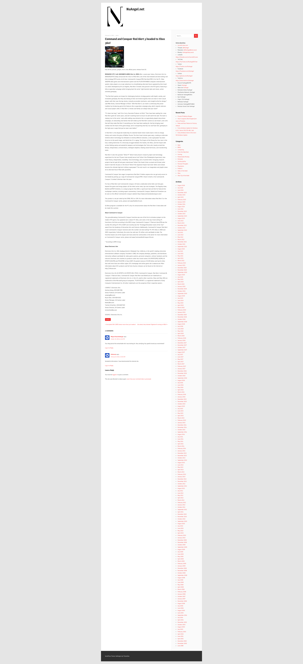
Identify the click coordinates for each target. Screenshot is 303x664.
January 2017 (181, 368)
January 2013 (181, 476)
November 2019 (182, 289)
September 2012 (182, 486)
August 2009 (181, 549)
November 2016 (182, 373)
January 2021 (181, 265)
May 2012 (180, 495)
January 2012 (181, 505)
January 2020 (181, 286)
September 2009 (182, 547)
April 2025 (180, 197)
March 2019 (181, 307)
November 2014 (182, 427)
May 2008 (180, 584)
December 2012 (182, 479)
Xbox (179, 173)
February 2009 (182, 563)
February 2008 (182, 591)
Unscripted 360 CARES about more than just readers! (121, 324)
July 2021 (180, 251)
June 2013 (180, 465)
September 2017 (182, 350)
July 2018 (180, 326)
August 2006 (181, 603)
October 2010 (181, 519)
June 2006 (181, 608)
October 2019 (181, 291)
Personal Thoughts (183, 164)
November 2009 (182, 542)
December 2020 (182, 267)
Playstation (181, 166)
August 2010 (181, 523)
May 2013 (180, 467)
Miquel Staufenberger (117, 336)
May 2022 (180, 237)
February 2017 (182, 366)
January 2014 (181, 451)
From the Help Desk (183, 152)
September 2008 (182, 575)
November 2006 (182, 601)
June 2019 (180, 300)
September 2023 (182, 216)
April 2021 (180, 258)
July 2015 (180, 408)
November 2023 (182, 211)
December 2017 (182, 343)
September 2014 (182, 432)
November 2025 (182, 192)
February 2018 (182, 338)
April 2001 (181, 638)
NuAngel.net (135, 9)
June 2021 (180, 253)
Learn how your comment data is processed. (139, 379)
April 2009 (181, 559)
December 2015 (182, 399)
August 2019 (181, 296)
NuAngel (184, 85)
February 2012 (182, 502)
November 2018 (182, 317)
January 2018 (181, 340)
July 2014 (180, 437)
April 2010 (181, 533)
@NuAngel (186, 47)
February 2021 (182, 263)
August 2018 (181, 324)
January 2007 (181, 599)
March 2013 (181, 472)
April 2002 (181, 634)
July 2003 (180, 629)
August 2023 (181, 218)
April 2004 (181, 620)
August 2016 (181, 380)
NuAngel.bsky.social (188, 52)
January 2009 (181, 566)
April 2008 (181, 587)
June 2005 (180, 613)
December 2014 (182, 425)
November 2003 (182, 622)
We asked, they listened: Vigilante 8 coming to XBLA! (152, 324)
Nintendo (180, 159)
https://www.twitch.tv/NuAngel (185, 80)
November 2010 (182, 516)
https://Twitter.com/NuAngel (184, 66)
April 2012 (180, 498)
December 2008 (182, 568)
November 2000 (182, 643)
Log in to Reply (109, 348)
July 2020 (180, 277)
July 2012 (180, 491)
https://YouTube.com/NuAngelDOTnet (186, 62)
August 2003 (181, 627)
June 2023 (180, 220)
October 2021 (181, 244)
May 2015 (180, 413)
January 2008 (181, 594)
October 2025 (181, 195)
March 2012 (181, 500)
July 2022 (180, 232)
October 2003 (181, 624)
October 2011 (181, 507)
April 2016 (181, 390)
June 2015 (180, 411)
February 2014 (182, 448)
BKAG (179, 147)
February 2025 (182, 199)
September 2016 (182, 378)
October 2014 (181, 429)
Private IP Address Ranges (185, 116)
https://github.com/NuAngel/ (184, 76)
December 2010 (182, 514)
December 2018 (182, 314)
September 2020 (182, 272)
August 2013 (181, 462)
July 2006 (180, 606)
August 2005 (181, 610)
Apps (179, 145)
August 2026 (181, 185)
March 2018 (181, 335)
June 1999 (180, 645)
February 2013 (182, 474)
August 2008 (181, 577)
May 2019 (180, 303)
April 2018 (181, 333)
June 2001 (180, 636)
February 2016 (182, 394)
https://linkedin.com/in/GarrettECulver (187, 57)
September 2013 (182, 460)
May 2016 (180, 387)
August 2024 (181, 206)
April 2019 (180, 305)
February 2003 (182, 631)
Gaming (108, 319)
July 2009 (180, 552)
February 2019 (182, 310)
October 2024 (181, 204)
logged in (114, 374)
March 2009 (181, 561)
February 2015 (182, 420)
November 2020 (182, 270)
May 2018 (180, 331)
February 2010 (182, 535)
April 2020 (181, 282)
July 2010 (180, 526)
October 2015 (181, 404)
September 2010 (182, 521)
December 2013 (182, 453)
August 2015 (181, 406)
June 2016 (180, 385)
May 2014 (180, 441)
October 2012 (181, 484)
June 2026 (180, 190)
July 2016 (180, 382)
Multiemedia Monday (183, 157)
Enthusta (113, 354)
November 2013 (182, 455)
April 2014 (180, 444)
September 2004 (182, 615)
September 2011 (182, 509)
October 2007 (181, 596)
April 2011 (180, 512)
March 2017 (181, 364)
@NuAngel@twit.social (190, 50)
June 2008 (181, 582)
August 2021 (181, 249)
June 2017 (180, 357)
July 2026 (180, 188)
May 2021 (180, 256)
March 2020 (181, 284)
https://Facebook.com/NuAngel (185, 71)
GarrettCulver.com (183, 45)
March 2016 (181, 392)
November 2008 (182, 570)
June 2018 (180, 328)
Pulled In (180, 168)
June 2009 (180, 554)
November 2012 (182, 481)
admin (117, 35)
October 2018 (181, 319)
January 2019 (181, 312)
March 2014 (181, 446)
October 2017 (181, 347)
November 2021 (182, 242)
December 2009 (182, 540)
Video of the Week (183, 171)
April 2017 (180, 361)
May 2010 (180, 530)
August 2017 (181, 352)
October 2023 (181, 213)
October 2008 (181, 573)
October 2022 (181, 228)
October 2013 (181, 458)
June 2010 (180, 528)
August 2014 (181, 434)
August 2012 (181, 488)
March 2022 (181, 239)
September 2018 (182, 321)
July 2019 (180, 298)
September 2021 (182, 246)
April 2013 (180, 469)
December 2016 (182, 371)
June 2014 (180, 439)
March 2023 (181, 223)
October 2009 (181, 545)
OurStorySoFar (182, 161)
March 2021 (181, 260)
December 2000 (182, 641)
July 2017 (180, 354)
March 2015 (181, 418)
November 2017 (182, 345)
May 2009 (180, 556)
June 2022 (180, 235)
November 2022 (182, 225)
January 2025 (181, 202)
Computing (181, 149)
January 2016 (181, 397)
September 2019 (182, 293)
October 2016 (181, 375)
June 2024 (180, 209)
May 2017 (180, 359)
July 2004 (180, 617)
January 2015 (181, 422)
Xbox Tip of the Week (183, 175)
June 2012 (180, 493)
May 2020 (180, 279)
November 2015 (182, 401)
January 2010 (181, 537)
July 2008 (180, 580)
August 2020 (181, 274)
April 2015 (180, 415)
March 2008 (181, 589)
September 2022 (182, 230)
